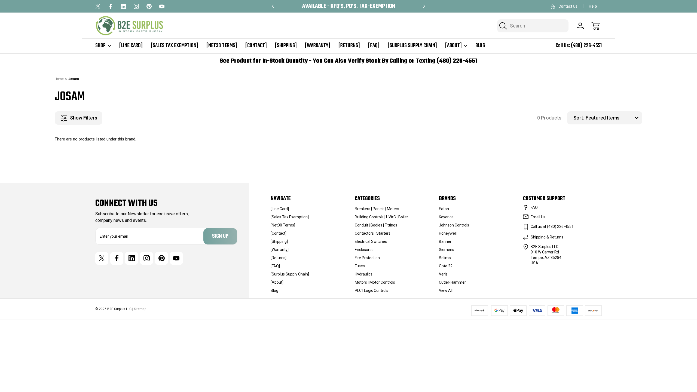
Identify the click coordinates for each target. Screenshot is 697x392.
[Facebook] (110, 6)
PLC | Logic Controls (371, 290)
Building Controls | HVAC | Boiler (381, 217)
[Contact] (256, 45)
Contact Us (567, 6)
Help (593, 6)
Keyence (446, 217)
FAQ (534, 207)
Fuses (360, 266)
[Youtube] (161, 6)
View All (446, 290)
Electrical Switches (371, 241)
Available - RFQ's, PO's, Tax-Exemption (348, 6)
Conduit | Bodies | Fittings (376, 225)
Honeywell (448, 233)
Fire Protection (367, 258)
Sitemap (140, 309)
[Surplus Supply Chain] (412, 45)
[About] (453, 45)
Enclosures (364, 249)
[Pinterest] (149, 6)
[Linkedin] (123, 6)
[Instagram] (136, 6)
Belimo (445, 258)
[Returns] (349, 45)
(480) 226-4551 (586, 45)
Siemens (446, 249)
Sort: (578, 118)
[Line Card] (131, 45)
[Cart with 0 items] (595, 26)
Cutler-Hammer (452, 282)
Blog (480, 45)
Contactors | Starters (372, 233)
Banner (445, 241)
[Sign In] (580, 26)
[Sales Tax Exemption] (174, 45)
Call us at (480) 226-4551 (552, 226)
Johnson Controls (454, 225)
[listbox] (613, 118)
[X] (97, 6)
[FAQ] (374, 45)
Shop (100, 45)
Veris (443, 274)
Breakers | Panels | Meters (377, 209)
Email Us (538, 217)
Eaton (444, 209)
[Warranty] (317, 45)
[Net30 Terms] (221, 45)
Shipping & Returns (547, 237)
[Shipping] (286, 45)
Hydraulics (363, 274)
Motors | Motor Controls (375, 282)
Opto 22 (446, 266)
